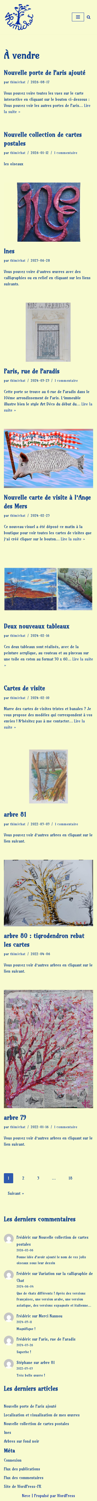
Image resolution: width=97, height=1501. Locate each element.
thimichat (17, 82)
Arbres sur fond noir (21, 1441)
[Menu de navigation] (78, 17)
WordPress (66, 1495)
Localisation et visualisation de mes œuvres (42, 1415)
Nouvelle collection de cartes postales (36, 1423)
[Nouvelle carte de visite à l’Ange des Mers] (48, 458)
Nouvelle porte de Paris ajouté (44, 72)
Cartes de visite (24, 688)
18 (70, 1178)
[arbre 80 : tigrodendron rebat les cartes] (48, 893)
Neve (26, 1495)
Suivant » (16, 1193)
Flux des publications (22, 1469)
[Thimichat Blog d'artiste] (19, 17)
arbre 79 (15, 1117)
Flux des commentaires (23, 1477)
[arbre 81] (48, 775)
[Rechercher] (89, 17)
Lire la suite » (73, 539)
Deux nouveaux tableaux (36, 626)
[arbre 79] (48, 1049)
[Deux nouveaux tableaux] (48, 587)
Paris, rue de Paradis (31, 371)
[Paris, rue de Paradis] (48, 332)
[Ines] (48, 212)
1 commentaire (65, 153)
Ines (9, 251)
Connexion (12, 1460)
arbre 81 (15, 814)
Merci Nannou (50, 1316)
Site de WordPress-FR (22, 1486)
